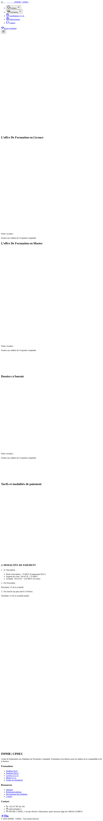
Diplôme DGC (12, 771)
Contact (9, 796)
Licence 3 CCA (12, 775)
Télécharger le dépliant (13, 98)
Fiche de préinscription (52, 79)
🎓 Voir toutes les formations (12, 376)
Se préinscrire (34, 79)
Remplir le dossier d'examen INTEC (18, 133)
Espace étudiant (10, 28)
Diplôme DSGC (12, 773)
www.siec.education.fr (26, 231)
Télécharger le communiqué (15, 79)
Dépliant (9, 790)
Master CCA (11, 778)
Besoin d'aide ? (42, 133)
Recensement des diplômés (16, 794)
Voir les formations (32, 53)
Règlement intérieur (14, 792)
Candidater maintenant (10, 53)
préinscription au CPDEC (49, 127)
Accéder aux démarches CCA (37, 98)
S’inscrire (28, 752)
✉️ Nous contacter (8, 484)
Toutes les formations (14, 780)
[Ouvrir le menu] (3, 32)
